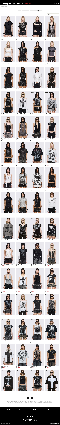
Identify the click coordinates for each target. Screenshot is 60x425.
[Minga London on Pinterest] (32, 416)
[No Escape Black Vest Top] (1, 140)
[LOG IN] (54, 3)
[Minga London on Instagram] (27, 416)
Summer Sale (28, 3)
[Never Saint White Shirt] (1, 368)
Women (18, 3)
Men (22, 3)
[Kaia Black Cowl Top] (30, 140)
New (14, 3)
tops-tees (5, 6)
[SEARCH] (52, 3)
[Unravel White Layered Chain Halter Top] (1, 266)
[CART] (58, 3)
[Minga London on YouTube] (30, 416)
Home (2, 6)
